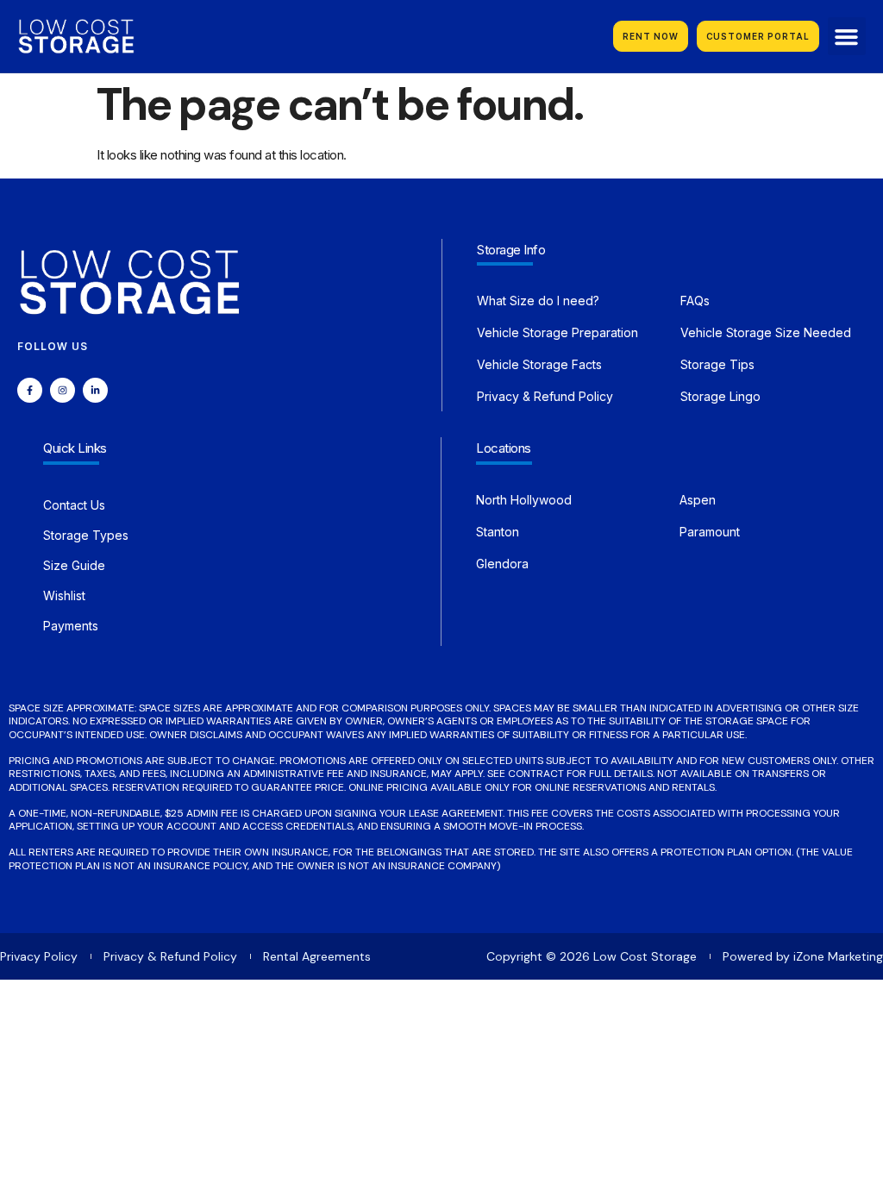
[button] (847, 36)
